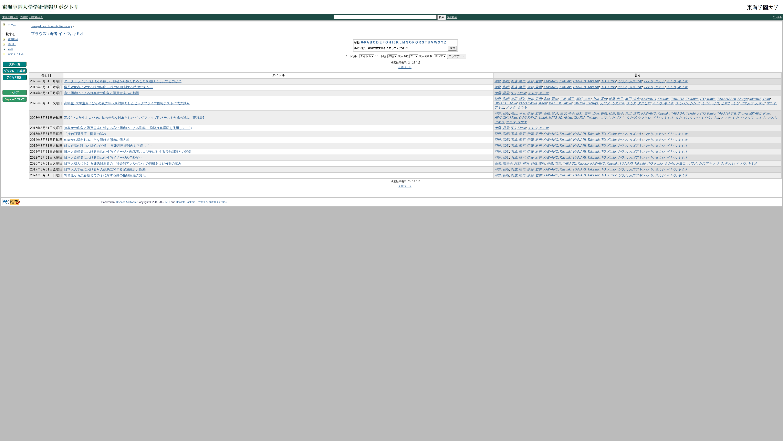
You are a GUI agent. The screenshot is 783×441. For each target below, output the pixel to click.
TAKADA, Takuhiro (685, 99)
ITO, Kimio (608, 81)
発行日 (12, 44)
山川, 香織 (599, 99)
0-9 (363, 42)
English (777, 17)
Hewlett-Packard (185, 202)
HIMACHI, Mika (505, 103)
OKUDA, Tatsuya (586, 103)
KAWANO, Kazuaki (557, 81)
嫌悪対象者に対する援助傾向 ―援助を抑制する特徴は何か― (108, 87)
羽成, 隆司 (518, 81)
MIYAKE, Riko (759, 99)
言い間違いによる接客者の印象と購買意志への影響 (101, 93)
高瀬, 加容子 (503, 163)
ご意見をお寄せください (212, 202)
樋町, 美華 (583, 99)
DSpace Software (126, 202)
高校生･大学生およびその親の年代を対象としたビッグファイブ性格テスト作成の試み (127, 103)
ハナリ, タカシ (654, 81)
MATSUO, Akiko (560, 103)
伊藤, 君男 (534, 81)
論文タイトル (16, 54)
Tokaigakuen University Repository (51, 26)
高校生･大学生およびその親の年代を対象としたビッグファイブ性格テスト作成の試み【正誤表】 (135, 117)
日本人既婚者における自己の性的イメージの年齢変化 (103, 157)
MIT (167, 202)
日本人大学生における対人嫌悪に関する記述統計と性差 (105, 169)
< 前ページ (404, 67)
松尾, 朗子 (616, 99)
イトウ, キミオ (677, 81)
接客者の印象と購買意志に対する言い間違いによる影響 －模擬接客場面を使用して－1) (128, 128)
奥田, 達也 (632, 99)
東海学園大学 (10, 17)
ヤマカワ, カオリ (752, 103)
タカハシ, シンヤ (687, 103)
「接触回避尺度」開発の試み (85, 134)
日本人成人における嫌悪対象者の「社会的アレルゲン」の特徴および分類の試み (122, 163)
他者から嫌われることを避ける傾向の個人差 (96, 139)
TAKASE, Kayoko (576, 163)
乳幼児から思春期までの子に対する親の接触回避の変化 (105, 175)
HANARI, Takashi (586, 81)
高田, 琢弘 (518, 99)
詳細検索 (452, 17)
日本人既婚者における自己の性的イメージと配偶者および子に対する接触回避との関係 (127, 151)
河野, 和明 (501, 81)
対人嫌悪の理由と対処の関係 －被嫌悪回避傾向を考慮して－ (108, 145)
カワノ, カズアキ (629, 81)
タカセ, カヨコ (675, 163)
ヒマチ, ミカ (730, 103)
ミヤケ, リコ (710, 103)
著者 (10, 49)
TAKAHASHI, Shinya (732, 99)
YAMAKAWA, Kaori (533, 103)
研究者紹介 (36, 17)
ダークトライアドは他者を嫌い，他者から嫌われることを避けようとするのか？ (122, 81)
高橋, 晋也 (550, 99)
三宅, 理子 (567, 99)
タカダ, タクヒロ (638, 103)
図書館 (24, 17)
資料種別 (13, 39)
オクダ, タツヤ (516, 107)
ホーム (12, 24)
